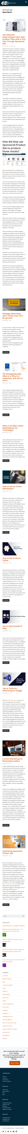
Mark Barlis (6, 46)
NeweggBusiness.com (8, 1016)
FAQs (4, 1093)
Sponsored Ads (6, 1032)
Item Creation (6, 1007)
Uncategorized (12, 46)
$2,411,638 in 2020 (19, 581)
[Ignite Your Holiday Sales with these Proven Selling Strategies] (4, 945)
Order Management (7, 1019)
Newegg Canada (6, 1119)
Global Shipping (6, 994)
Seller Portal (5, 1089)
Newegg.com (6, 1013)
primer (7, 899)
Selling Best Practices (7, 1026)
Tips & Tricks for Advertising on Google (12, 689)
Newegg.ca (5, 1010)
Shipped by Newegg (7, 1103)
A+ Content (5, 975)
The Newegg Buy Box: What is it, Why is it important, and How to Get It (13, 377)
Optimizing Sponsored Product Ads (12, 852)
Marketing (5, 1106)
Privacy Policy (5, 1079)
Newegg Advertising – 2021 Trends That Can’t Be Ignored (13, 315)
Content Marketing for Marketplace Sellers (13, 759)
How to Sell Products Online (12, 559)
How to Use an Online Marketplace (12, 487)
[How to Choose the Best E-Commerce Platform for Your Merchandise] (4, 965)
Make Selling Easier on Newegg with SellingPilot (14, 925)
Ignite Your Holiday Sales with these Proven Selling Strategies (13, 940)
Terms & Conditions (7, 1081)
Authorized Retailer (7, 978)
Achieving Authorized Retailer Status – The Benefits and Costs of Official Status (12, 930)
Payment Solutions (7, 1107)
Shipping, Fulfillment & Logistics (10, 1029)
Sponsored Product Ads (9, 883)
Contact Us (5, 1078)
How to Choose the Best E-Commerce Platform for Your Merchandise (14, 960)
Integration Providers (7, 1109)
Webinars (5, 1038)
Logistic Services (6, 1104)
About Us (4, 1076)
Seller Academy (6, 1091)
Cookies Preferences (19, 1128)
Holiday (4, 1000)
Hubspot (14, 777)
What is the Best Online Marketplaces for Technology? (13, 427)
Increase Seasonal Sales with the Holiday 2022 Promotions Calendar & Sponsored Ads (13, 950)
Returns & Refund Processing (9, 1022)
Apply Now (15, 1063)
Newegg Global (6, 1121)
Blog (10, 320)
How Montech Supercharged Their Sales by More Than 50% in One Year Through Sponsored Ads (14, 39)
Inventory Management (8, 1004)
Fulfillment (5, 991)
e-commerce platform (8, 985)
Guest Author (6, 997)
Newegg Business (6, 1117)
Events (4, 988)
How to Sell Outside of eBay (12, 627)
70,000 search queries (13, 700)
